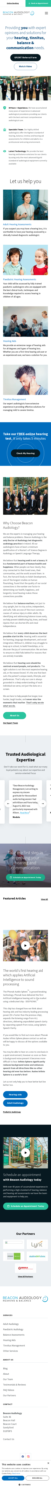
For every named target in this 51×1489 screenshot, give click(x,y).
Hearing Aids (9, 341)
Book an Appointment (39, 3)
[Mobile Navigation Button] (46, 13)
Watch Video (25, 66)
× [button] (48, 1463)
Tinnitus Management (14, 399)
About (6, 1373)
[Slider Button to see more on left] (8, 803)
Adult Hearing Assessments (17, 224)
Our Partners (9, 1395)
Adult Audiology (15, 1103)
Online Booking (13, 3)
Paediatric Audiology (13, 1329)
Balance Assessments (13, 1334)
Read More (24, 812)
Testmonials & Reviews (14, 1384)
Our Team (8, 1379)
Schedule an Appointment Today (27, 877)
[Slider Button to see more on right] (42, 803)
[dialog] (25, 1475)
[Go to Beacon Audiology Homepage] (18, 13)
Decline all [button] (37, 1478)
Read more (16, 1473)
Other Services (10, 1350)
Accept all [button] (13, 1478)
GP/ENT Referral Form (25, 57)
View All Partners (25, 1276)
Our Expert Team (10, 723)
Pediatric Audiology (12, 1112)
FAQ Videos (8, 1389)
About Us (14, 715)
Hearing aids (15, 1094)
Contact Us (8, 1439)
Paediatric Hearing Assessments (19, 279)
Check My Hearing (25, 453)
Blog (5, 1368)
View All (44, 899)
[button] (25, 1153)
